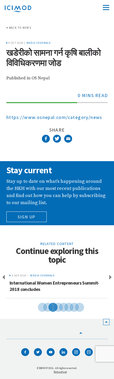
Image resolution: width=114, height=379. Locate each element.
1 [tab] (38, 306)
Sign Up (27, 216)
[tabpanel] (57, 284)
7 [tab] (70, 306)
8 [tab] (75, 306)
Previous (2, 277)
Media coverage (39, 43)
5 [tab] (59, 306)
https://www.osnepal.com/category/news (54, 117)
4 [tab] (54, 306)
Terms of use (60, 371)
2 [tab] (43, 306)
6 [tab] (65, 306)
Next (111, 277)
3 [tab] (49, 306)
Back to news (20, 28)
